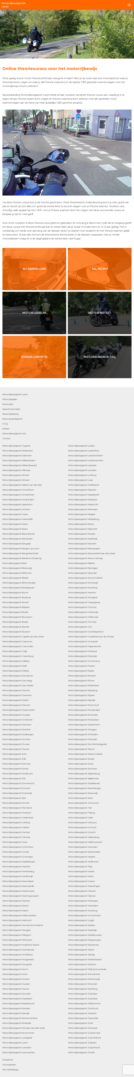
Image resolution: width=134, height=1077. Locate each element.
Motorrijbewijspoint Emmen (16, 788)
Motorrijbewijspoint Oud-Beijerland (85, 631)
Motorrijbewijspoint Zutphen (82, 1042)
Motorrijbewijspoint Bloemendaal (18, 583)
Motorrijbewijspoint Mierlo (81, 524)
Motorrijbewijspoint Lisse (80, 480)
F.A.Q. (5, 424)
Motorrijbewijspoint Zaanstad (82, 998)
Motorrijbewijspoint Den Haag (17, 680)
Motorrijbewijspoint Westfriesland (85, 959)
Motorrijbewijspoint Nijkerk (81, 563)
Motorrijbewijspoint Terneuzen (83, 803)
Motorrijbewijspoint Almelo (15, 475)
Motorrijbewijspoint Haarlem (16, 866)
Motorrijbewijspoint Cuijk (14, 651)
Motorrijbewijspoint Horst (14, 974)
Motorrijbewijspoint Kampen (16, 1008)
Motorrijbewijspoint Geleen (15, 827)
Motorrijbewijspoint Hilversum (17, 940)
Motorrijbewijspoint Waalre (81, 925)
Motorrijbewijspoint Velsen (81, 871)
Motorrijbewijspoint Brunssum (17, 617)
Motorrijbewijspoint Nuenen (82, 592)
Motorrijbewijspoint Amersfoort (18, 490)
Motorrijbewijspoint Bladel (15, 578)
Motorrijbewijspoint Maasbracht (83, 494)
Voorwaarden (9, 1064)
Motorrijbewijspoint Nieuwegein (84, 548)
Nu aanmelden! (34, 268)
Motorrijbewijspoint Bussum (16, 631)
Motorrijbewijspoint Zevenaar (83, 1028)
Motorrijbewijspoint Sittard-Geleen (85, 754)
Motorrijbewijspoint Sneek (81, 759)
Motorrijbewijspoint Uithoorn (82, 822)
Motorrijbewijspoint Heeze (15, 905)
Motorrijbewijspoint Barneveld (17, 539)
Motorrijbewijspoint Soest (80, 764)
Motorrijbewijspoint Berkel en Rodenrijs (22, 558)
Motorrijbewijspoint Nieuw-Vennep (85, 558)
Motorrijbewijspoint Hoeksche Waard (20, 945)
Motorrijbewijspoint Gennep (16, 837)
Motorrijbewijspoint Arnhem (16, 509)
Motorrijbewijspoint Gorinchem (18, 847)
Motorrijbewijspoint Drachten (16, 724)
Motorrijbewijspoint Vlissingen (83, 901)
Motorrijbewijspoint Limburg (82, 475)
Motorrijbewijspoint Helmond (16, 920)
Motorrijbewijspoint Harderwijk (17, 876)
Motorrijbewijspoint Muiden (81, 534)
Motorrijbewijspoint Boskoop (16, 597)
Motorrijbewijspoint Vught (81, 920)
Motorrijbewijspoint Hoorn (15, 969)
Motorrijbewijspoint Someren (82, 768)
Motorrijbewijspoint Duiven (15, 749)
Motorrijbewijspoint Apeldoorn (17, 504)
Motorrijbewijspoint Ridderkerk (83, 685)
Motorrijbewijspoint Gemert (16, 832)
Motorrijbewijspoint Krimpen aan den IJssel (23, 1028)
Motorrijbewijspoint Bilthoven (17, 573)
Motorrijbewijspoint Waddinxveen (85, 935)
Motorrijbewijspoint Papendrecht (84, 646)
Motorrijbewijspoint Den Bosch (17, 676)
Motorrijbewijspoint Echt (14, 754)
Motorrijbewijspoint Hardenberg (18, 871)
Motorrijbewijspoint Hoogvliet (17, 964)
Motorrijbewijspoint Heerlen (16, 901)
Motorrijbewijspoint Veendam (83, 847)
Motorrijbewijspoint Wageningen (84, 940)
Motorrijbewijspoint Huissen (16, 984)
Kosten (5, 428)
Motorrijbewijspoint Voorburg (82, 910)
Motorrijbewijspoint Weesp (81, 954)
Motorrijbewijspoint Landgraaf (17, 1038)
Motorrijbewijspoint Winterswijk (84, 979)
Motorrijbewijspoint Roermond (83, 705)
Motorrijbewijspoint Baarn (15, 529)
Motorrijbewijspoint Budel (15, 622)
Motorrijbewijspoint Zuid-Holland (84, 1038)
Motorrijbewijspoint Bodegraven (18, 587)
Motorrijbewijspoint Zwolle (81, 1052)
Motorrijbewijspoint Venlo (81, 876)
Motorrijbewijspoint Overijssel (83, 641)
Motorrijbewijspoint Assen (15, 514)
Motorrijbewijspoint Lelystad (82, 465)
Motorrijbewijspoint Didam (15, 700)
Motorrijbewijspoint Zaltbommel (84, 1003)
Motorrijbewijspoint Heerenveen (18, 891)
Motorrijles (7, 404)
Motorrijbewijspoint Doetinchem (18, 710)
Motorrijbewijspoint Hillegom (16, 935)
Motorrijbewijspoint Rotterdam (83, 720)
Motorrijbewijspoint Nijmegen (83, 568)
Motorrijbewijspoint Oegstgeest (84, 602)
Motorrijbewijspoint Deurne (16, 690)
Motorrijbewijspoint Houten (16, 979)
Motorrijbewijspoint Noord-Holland (85, 578)
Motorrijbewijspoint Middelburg (83, 519)
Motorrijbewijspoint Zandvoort (83, 1008)
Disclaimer (7, 1060)
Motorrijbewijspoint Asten (15, 524)
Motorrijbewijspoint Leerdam (16, 1047)
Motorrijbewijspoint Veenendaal (84, 852)
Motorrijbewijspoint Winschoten (84, 974)
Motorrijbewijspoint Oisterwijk (83, 612)
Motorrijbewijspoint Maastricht (83, 504)
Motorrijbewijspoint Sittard (81, 749)
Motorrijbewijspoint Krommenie (18, 1033)
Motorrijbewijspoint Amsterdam (18, 499)
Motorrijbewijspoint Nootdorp (82, 587)
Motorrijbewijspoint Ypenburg (83, 989)
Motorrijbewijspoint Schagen (82, 729)
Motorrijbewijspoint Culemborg (18, 656)
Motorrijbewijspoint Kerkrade (16, 1023)
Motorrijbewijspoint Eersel (15, 768)
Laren (14, 5)
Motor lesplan (34, 312)
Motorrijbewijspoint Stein (80, 798)
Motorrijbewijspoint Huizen (15, 989)
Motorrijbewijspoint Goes (14, 842)
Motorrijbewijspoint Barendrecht (18, 534)
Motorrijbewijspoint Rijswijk (81, 700)
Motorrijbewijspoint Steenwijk (83, 793)
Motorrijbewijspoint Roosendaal (84, 710)
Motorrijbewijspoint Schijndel (82, 739)
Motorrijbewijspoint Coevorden (17, 646)
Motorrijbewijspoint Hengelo (16, 930)
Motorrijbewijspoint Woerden (82, 984)
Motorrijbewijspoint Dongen (16, 715)
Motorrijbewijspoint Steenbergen (84, 788)
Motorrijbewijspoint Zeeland (82, 1013)
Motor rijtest (99, 312)
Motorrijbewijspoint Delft (14, 666)
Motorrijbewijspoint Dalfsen (16, 661)
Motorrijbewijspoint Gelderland (17, 817)
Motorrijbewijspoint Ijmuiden (16, 994)
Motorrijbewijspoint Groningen (17, 857)
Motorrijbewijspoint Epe (14, 798)
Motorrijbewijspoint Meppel (81, 514)
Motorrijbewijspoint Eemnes (16, 764)
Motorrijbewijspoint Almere (16, 480)
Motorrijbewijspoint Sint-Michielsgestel (87, 744)
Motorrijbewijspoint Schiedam (83, 734)
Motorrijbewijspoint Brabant (16, 607)
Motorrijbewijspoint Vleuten (82, 891)
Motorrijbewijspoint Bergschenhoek (20, 553)
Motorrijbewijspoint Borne (15, 592)
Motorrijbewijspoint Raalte (81, 671)
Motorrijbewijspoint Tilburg (81, 813)
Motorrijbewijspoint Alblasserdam (18, 460)
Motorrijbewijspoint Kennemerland (19, 1018)
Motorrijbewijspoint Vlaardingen (84, 886)
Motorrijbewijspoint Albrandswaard (19, 465)
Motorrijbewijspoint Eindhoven (17, 773)
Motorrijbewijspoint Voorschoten (84, 915)
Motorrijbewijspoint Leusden (82, 470)
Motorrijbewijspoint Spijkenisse (83, 778)
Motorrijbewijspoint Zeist (80, 1023)
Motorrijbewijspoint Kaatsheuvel (18, 1003)
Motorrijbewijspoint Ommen (82, 622)
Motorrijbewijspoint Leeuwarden (18, 1052)
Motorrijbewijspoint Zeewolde (83, 1018)
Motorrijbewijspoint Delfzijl (15, 671)
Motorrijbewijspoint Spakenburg (84, 773)
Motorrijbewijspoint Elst (14, 778)
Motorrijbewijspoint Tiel (80, 808)
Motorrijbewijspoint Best (14, 563)
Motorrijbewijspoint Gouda (15, 852)
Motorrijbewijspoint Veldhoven (83, 861)
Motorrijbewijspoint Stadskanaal (84, 783)
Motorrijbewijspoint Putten (81, 666)
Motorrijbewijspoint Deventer (17, 695)
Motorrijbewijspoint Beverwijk (17, 568)
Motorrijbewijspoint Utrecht (82, 832)
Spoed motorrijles (11, 409)
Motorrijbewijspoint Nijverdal (82, 573)
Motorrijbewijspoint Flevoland (17, 808)
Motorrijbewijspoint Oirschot (82, 607)
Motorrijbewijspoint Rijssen (81, 695)
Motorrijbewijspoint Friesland (16, 813)
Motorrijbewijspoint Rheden (82, 676)
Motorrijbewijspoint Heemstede (18, 886)
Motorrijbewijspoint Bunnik (15, 627)
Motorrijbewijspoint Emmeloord (18, 783)
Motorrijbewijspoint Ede (14, 759)
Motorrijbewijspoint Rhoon (81, 680)
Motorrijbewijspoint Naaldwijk (82, 539)
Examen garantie (34, 356)
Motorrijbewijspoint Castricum (17, 641)
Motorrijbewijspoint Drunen (16, 744)
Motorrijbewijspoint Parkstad (82, 651)
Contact (6, 438)
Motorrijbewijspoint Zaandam (83, 994)
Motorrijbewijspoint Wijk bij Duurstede (87, 969)
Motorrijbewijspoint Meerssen (83, 509)
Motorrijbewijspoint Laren (15, 394)
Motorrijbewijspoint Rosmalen (83, 715)
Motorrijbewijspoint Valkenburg (83, 837)
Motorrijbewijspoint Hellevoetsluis (19, 915)
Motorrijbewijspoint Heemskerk (18, 881)
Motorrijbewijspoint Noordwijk (83, 583)
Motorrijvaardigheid (12, 419)
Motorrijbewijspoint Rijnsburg (82, 690)
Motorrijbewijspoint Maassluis (82, 499)
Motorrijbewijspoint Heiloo (15, 910)
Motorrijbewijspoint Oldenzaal (83, 617)
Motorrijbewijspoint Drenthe (16, 729)
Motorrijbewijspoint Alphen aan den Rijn (22, 485)
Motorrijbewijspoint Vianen (81, 881)
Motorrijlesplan (9, 399)
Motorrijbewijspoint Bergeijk (16, 543)
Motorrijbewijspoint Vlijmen (82, 896)
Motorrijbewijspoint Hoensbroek (18, 949)
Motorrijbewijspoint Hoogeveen (18, 959)
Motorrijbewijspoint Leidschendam (85, 455)
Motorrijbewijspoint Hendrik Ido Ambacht (22, 925)
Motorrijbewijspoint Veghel (81, 857)
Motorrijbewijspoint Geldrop (16, 822)
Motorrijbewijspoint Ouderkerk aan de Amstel (91, 636)
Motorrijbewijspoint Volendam (83, 905)
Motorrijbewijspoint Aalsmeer (17, 455)
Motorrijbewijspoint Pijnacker (82, 656)
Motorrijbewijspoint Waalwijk (82, 930)
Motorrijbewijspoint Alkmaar (16, 470)
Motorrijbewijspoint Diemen (16, 705)
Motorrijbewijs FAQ (100, 356)
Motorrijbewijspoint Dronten (16, 739)
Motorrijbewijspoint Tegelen (16, 446)
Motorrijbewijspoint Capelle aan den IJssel (23, 636)
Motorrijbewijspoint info (14, 433)
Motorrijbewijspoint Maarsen (82, 490)
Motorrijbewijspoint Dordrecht (17, 720)
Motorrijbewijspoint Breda (15, 612)
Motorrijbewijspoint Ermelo (15, 803)
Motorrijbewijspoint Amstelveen (18, 494)
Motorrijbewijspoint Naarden (82, 543)
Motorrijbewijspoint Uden (80, 817)
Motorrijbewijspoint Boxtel (15, 602)
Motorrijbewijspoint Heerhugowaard (20, 896)
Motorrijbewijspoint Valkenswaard (85, 842)
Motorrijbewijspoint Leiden (81, 446)
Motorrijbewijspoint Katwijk (15, 1013)
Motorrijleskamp (10, 414)
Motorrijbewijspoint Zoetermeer (84, 1033)
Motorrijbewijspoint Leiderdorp (83, 450)
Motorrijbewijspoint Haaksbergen (18, 861)
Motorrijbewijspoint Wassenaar (83, 945)
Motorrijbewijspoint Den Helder (18, 685)
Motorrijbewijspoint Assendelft (17, 519)
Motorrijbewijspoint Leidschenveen (85, 460)
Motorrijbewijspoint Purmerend (84, 661)
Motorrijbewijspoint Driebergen (18, 734)
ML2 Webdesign (10, 1069)
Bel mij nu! (100, 268)
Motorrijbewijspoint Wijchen (82, 964)
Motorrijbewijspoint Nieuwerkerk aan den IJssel (91, 553)
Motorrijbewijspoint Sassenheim (84, 724)
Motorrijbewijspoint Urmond (82, 827)
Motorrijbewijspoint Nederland (17, 450)
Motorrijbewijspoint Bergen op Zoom (20, 548)
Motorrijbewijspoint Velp (80, 866)
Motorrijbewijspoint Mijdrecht (82, 529)
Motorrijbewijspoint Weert (81, 949)
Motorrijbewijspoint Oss (80, 627)
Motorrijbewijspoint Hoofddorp (17, 954)
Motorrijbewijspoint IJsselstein (17, 998)
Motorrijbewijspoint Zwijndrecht (84, 1047)
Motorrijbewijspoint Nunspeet (83, 597)
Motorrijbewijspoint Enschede (17, 793)
